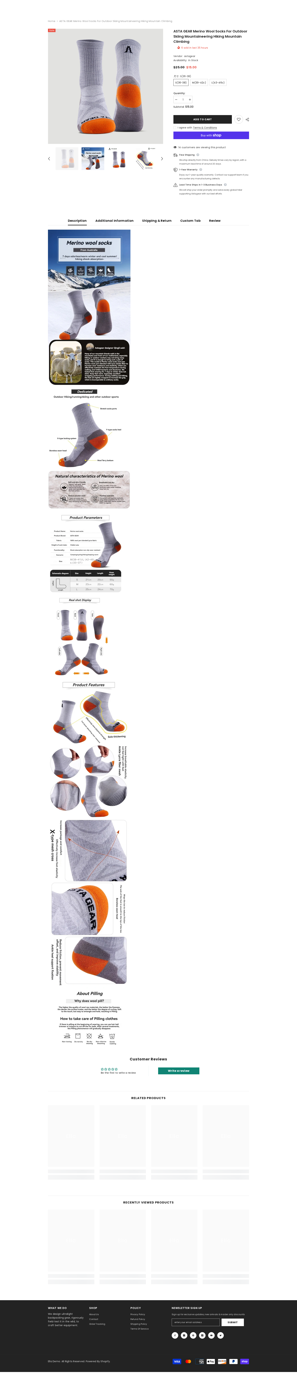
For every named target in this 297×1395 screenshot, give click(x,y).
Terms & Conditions (205, 127)
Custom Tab (190, 220)
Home (51, 21)
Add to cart (202, 119)
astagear (189, 56)
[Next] (162, 158)
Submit (233, 1322)
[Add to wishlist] (238, 119)
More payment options (211, 141)
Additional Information (114, 220)
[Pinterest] (193, 1335)
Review (215, 220)
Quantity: (179, 93)
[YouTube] (211, 1335)
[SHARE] (246, 119)
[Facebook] (175, 1335)
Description (77, 220)
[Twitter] (220, 1335)
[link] (71, 1171)
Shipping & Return (157, 220)
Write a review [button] (178, 1071)
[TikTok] (202, 1335)
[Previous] (49, 158)
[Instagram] (184, 1335)
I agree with (185, 127)
